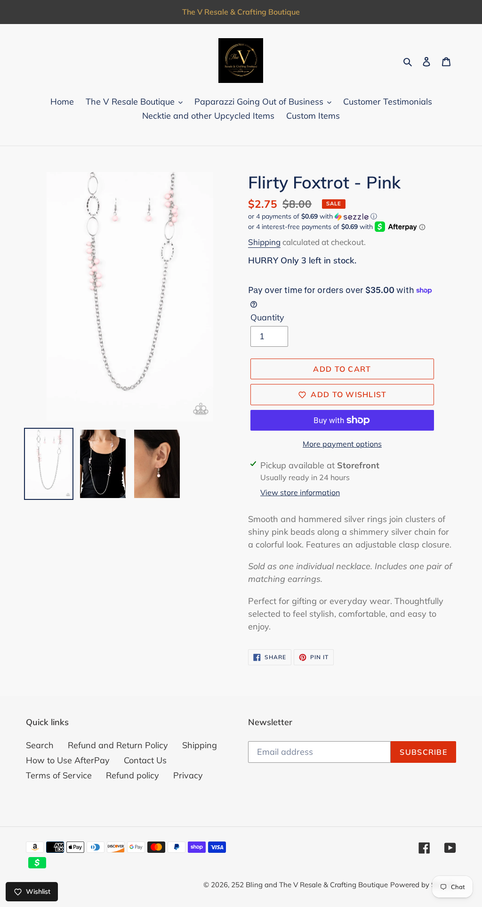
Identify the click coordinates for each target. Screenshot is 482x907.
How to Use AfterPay (68, 760)
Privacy (188, 775)
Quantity (267, 317)
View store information (300, 492)
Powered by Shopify (423, 884)
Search (40, 745)
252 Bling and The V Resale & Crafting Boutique (309, 884)
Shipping (264, 242)
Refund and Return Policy (118, 745)
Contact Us (145, 760)
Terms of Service (59, 775)
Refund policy (132, 775)
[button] (312, 216)
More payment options (342, 444)
